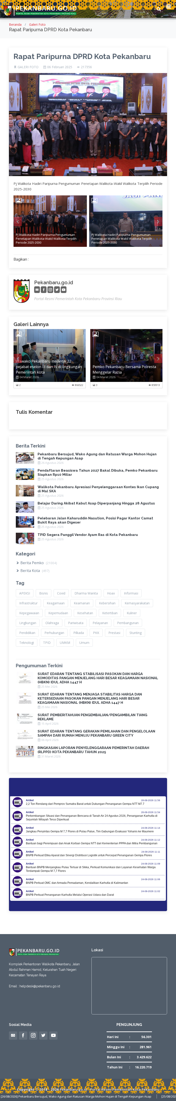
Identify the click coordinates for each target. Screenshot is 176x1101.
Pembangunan (128, 623)
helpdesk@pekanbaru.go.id (39, 986)
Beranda (15, 24)
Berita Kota (34, 570)
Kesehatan (85, 613)
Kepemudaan (58, 613)
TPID (47, 642)
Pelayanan (100, 623)
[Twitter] (57, 289)
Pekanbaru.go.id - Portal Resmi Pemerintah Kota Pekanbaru (109, 1089)
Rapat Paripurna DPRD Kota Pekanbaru (82, 56)
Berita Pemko (38, 562)
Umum (84, 642)
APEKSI (24, 593)
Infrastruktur (28, 603)
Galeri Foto (37, 24)
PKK (96, 633)
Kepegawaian (29, 613)
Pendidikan (27, 633)
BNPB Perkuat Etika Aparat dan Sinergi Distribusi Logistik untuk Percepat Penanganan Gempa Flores (89, 855)
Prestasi (114, 633)
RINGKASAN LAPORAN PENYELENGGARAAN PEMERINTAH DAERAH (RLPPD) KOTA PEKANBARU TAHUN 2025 (93, 750)
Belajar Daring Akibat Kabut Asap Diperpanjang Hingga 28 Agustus (96, 503)
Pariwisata (75, 623)
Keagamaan (56, 603)
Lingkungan (27, 623)
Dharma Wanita (86, 593)
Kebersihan (107, 603)
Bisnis (43, 593)
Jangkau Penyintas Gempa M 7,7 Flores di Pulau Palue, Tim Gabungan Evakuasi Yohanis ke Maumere (90, 831)
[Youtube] (63, 289)
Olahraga (52, 623)
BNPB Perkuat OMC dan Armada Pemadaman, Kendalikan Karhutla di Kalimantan (77, 882)
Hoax (111, 593)
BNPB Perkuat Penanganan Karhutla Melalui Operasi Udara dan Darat (70, 894)
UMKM (65, 642)
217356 (86, 67)
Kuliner (132, 613)
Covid (61, 593)
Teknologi (26, 642)
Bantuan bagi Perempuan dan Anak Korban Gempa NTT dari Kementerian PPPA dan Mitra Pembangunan (91, 843)
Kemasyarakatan (137, 603)
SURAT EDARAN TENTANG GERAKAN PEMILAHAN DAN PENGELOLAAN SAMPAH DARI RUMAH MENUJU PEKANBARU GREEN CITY (96, 733)
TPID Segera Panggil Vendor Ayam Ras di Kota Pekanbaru (88, 535)
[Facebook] (44, 289)
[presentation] (18, 221)
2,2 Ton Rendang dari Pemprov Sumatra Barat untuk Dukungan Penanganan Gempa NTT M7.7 (85, 803)
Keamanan (82, 603)
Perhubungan (54, 633)
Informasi (131, 593)
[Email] (37, 289)
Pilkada (78, 633)
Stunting (135, 633)
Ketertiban (110, 613)
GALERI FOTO (28, 67)
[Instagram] (50, 289)
